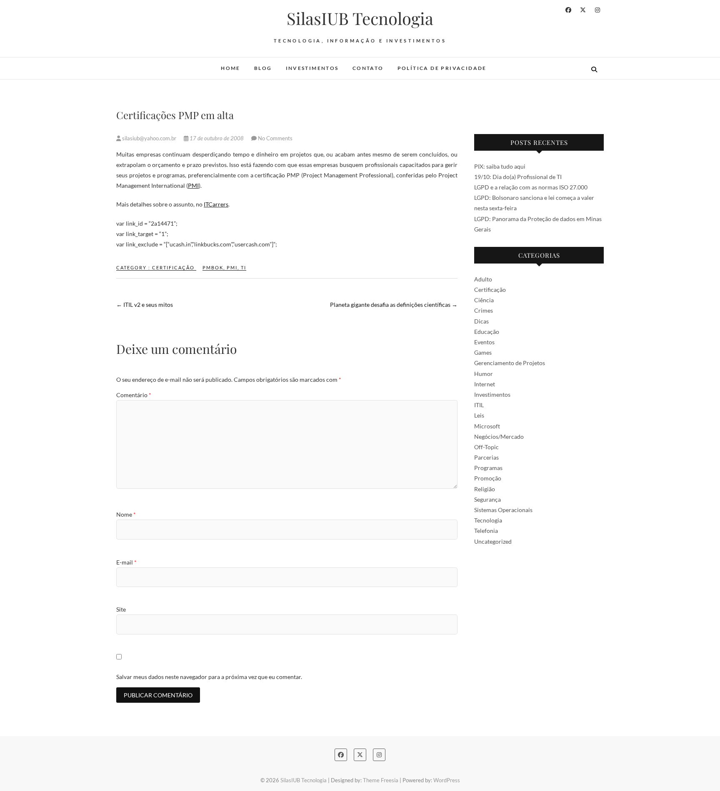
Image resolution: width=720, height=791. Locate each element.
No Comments (275, 138)
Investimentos (312, 68)
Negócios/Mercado (499, 436)
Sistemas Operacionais (503, 509)
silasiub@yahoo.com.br (149, 138)
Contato (368, 68)
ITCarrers (216, 204)
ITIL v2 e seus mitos (144, 304)
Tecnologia (488, 520)
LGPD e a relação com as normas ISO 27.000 (531, 187)
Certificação (173, 267)
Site (121, 609)
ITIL (479, 404)
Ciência (484, 299)
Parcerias (486, 457)
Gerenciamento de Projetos (509, 362)
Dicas (481, 321)
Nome (126, 514)
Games (483, 352)
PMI (193, 185)
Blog (263, 68)
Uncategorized (493, 541)
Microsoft (487, 426)
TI (243, 267)
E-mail (126, 562)
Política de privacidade (442, 68)
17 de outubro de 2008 (216, 138)
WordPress (446, 780)
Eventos (484, 342)
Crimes (483, 310)
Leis (479, 415)
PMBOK (212, 267)
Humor (483, 373)
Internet (484, 384)
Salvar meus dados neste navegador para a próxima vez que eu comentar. (209, 676)
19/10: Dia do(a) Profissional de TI (518, 176)
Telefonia (486, 530)
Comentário (133, 394)
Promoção (487, 478)
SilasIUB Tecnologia (360, 18)
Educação (486, 331)
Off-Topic (486, 446)
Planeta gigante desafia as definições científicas (394, 304)
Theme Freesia (380, 780)
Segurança (487, 499)
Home (230, 68)
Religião (484, 489)
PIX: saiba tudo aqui (499, 166)
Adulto (483, 279)
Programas (488, 467)
